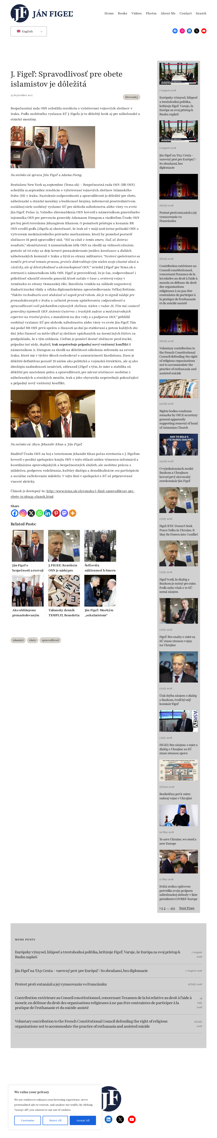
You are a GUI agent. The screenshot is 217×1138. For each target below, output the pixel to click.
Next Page (186, 908)
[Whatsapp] (39, 513)
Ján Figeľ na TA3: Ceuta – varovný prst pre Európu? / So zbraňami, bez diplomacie (177, 161)
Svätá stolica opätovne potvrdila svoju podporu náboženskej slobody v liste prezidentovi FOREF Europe (178, 893)
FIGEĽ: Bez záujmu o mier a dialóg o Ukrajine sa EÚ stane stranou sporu (178, 749)
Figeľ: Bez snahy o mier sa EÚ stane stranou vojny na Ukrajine (177, 641)
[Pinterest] (56, 513)
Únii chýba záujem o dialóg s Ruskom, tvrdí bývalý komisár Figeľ (178, 700)
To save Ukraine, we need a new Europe (177, 841)
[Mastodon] (64, 513)
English (27, 31)
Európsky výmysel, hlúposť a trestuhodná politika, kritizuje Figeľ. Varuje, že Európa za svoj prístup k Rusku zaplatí (178, 106)
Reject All (55, 1120)
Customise (27, 1120)
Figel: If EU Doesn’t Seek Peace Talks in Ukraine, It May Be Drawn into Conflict (178, 530)
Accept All (83, 1120)
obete (32, 640)
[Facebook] (14, 513)
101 (172, 908)
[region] (55, 1107)
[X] (31, 513)
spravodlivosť (50, 640)
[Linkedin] (47, 513)
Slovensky (131, 97)
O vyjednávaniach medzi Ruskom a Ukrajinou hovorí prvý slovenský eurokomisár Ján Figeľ (176, 475)
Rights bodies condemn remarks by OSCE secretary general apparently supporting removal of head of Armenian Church (178, 419)
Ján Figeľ (53, 13)
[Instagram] (23, 513)
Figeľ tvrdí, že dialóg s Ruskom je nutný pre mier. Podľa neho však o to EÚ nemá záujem (177, 586)
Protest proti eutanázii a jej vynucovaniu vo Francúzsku (177, 217)
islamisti (18, 640)
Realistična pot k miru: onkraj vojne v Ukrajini (175, 796)
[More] (72, 513)
